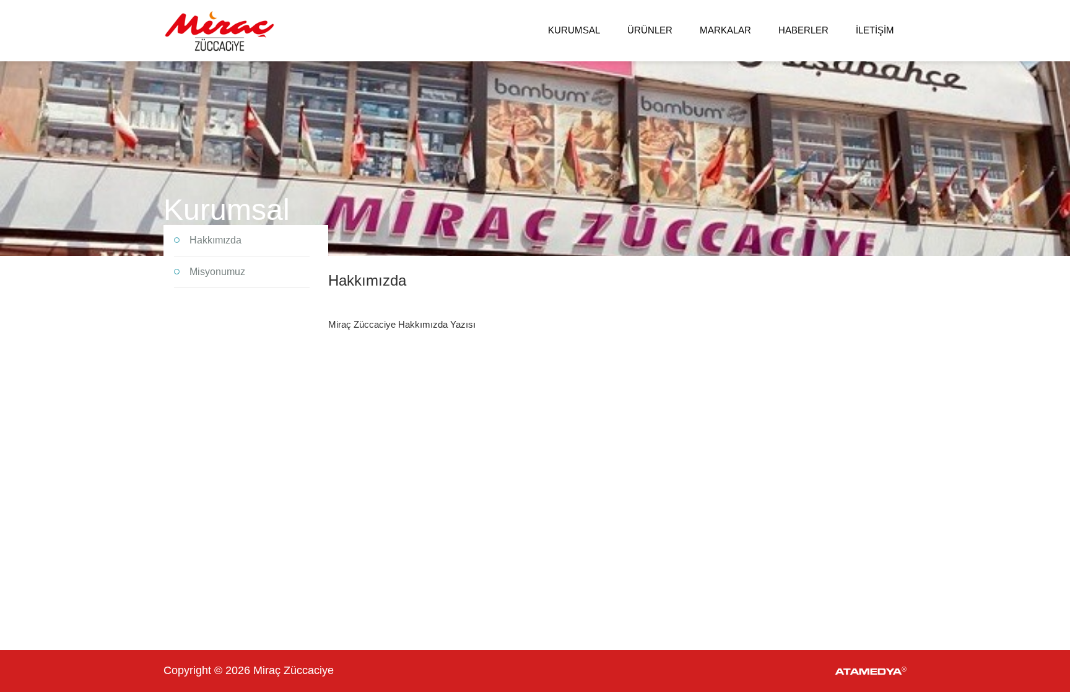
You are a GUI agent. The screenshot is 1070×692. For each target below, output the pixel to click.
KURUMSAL (574, 30)
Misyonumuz (217, 271)
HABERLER (803, 30)
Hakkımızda (215, 240)
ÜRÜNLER (649, 30)
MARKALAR (725, 30)
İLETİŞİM (875, 30)
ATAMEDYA (871, 671)
